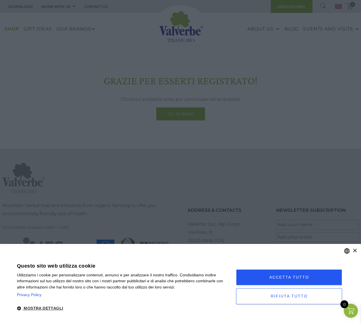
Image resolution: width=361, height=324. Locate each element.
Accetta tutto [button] (289, 277)
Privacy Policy (29, 294)
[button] (123, 308)
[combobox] (347, 251)
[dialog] (180, 284)
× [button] (355, 251)
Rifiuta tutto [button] (289, 296)
